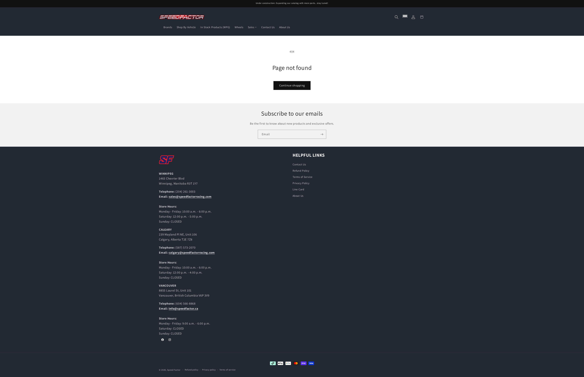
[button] (396, 17)
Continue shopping (292, 85)
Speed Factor (174, 369)
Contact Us (299, 164)
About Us (298, 195)
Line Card (298, 189)
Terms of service (227, 369)
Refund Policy (301, 170)
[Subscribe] (322, 134)
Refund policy (191, 369)
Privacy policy (209, 369)
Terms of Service (303, 177)
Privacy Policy (301, 183)
